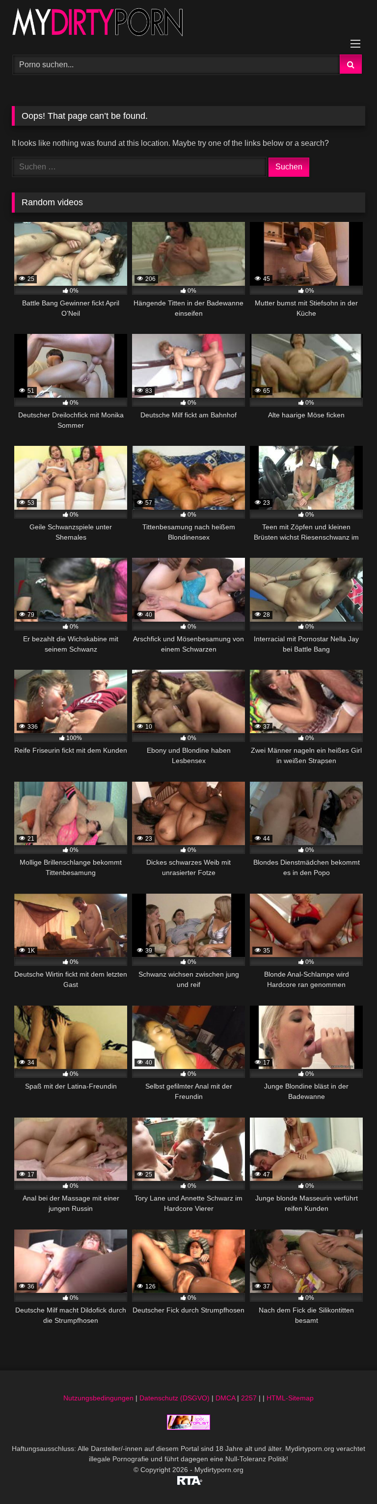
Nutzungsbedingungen (98, 1398)
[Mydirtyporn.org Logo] (188, 24)
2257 (249, 1398)
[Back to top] (346, 1474)
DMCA (225, 1398)
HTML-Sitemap (290, 1398)
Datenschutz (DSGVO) (174, 1398)
